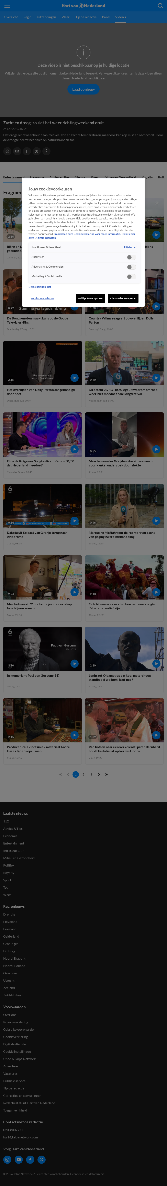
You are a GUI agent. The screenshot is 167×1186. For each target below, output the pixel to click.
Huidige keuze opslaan (90, 298)
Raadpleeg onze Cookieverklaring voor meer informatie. (87, 234)
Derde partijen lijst (40, 286)
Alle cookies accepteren (123, 298)
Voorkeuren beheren (42, 298)
